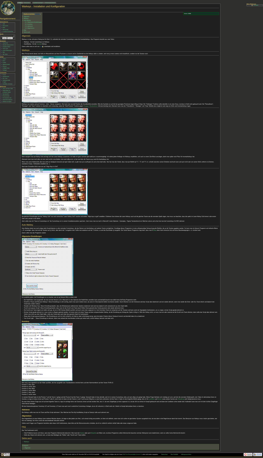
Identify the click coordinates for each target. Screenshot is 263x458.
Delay (155, 230)
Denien (160, 399)
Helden (4, 58)
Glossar (5, 66)
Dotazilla (93, 433)
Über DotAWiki (174, 454)
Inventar (39, 44)
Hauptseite (5, 43)
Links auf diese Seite (8, 88)
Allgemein (27, 448)
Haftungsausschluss (186, 454)
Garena (82, 433)
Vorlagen (5, 70)
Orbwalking (181, 399)
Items (4, 60)
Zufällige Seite (6, 68)
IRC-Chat (5, 78)
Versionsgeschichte (50, 2)
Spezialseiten (6, 94)
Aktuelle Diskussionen (8, 44)
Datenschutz (164, 454)
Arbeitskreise (6, 76)
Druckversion (6, 95)
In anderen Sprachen (8, 31)
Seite (20, 2)
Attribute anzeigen (7, 101)
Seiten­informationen (7, 99)
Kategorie (25, 445)
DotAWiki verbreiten (7, 84)
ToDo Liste (5, 48)
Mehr (4, 27)
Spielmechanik (6, 64)
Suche (1, 34)
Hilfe (4, 52)
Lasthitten (152, 399)
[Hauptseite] (8, 8)
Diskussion (27, 2)
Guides (4, 62)
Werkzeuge (5, 29)
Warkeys (26, 441)
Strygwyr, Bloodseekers (91, 106)
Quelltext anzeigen (38, 2)
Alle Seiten (5, 54)
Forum (4, 74)
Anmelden (255, 5)
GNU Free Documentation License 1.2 (132, 454)
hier (41, 46)
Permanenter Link (7, 97)
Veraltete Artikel (6, 46)
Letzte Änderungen (7, 50)
